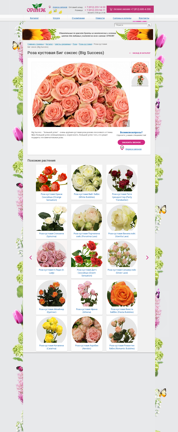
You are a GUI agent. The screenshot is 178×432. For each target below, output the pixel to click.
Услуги (56, 18)
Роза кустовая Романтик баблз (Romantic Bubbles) (122, 347)
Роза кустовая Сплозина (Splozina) (51, 235)
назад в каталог (142, 53)
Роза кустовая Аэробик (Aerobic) (86, 347)
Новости (100, 18)
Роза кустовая (85, 44)
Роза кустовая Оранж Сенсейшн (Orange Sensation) (51, 197)
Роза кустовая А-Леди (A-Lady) (51, 271)
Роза (75, 44)
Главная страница (35, 44)
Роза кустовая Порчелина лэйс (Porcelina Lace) (87, 235)
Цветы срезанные (63, 44)
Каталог (34, 18)
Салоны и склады (122, 18)
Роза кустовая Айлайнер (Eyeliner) (51, 310)
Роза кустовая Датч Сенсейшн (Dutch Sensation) (87, 272)
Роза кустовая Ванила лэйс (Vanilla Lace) (122, 235)
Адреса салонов (60, 7)
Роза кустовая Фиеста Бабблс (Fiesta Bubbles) (122, 310)
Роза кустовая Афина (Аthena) (86, 310)
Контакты (144, 18)
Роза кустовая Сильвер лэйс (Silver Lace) (122, 271)
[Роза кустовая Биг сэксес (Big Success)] (140, 68)
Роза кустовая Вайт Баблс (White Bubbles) (87, 195)
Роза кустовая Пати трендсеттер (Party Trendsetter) (122, 197)
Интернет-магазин (122, 9)
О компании (78, 18)
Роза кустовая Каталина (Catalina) (51, 347)
